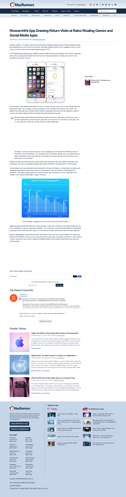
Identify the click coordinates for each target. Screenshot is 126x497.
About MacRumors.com (19, 423)
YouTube (54, 409)
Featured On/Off (14, 488)
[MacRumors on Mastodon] (103, 5)
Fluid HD (35, 488)
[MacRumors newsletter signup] (115, 5)
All (115, 15)
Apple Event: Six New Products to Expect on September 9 (53, 355)
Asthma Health (46, 45)
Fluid (31, 488)
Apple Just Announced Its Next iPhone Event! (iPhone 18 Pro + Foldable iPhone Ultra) (69, 422)
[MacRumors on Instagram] (94, 5)
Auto (40, 488)
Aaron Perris (29, 471)
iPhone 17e (106, 15)
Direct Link (58, 45)
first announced (19, 226)
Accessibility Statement (15, 485)
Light (43, 488)
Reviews (55, 11)
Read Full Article (36, 348)
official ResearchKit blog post (23, 53)
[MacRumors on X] (100, 5)
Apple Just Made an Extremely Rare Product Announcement (54, 333)
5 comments (13, 276)
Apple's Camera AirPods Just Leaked (68, 436)
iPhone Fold (47, 15)
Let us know (81, 4)
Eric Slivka (28, 437)
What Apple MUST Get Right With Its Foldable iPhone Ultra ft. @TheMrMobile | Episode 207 (104, 422)
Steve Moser (13, 471)
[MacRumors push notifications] (109, 5)
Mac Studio (24, 15)
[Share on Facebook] (79, 276)
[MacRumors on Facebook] (97, 5)
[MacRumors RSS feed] (112, 5)
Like (28, 316)
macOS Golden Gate (80, 15)
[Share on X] (75, 276)
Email (11, 441)
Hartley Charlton (59, 380)
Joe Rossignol (60, 335)
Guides (36, 11)
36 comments (46, 393)
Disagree (32, 316)
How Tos (45, 11)
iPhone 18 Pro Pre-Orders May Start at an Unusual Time (53, 378)
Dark (46, 488)
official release (19, 234)
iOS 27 (57, 15)
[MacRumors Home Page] (22, 4)
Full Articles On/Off (24, 488)
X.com (14, 441)
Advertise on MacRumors (20, 429)
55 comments (46, 370)
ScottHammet (23, 294)
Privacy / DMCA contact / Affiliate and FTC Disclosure (22, 482)
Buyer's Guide (65, 11)
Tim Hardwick (29, 451)
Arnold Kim (13, 437)
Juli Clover (12, 444)
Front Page (15, 11)
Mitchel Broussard (39, 39)
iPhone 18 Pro (36, 15)
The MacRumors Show (96, 409)
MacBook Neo (94, 15)
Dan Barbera (13, 464)
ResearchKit (28, 271)
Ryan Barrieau (29, 464)
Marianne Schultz (30, 457)
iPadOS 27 (67, 15)
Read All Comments (45, 321)
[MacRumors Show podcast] (91, 5)
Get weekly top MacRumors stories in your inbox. (45, 282)
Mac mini (14, 15)
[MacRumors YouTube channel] (106, 5)
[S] (14, 301)
